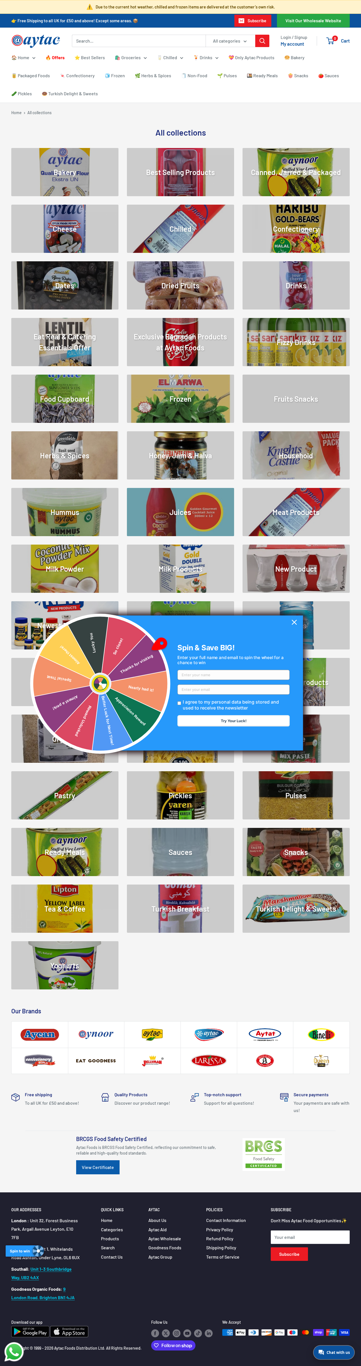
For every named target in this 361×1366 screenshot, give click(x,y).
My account (292, 44)
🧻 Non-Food (194, 75)
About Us (157, 1220)
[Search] (262, 41)
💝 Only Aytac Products (251, 57)
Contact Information (226, 1220)
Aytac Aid (157, 1229)
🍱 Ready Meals (262, 75)
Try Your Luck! (233, 721)
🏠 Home (20, 57)
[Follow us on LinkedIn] (209, 1333)
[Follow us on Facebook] (155, 1333)
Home (16, 112)
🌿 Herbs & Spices (153, 75)
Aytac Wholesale (164, 1238)
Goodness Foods (164, 1247)
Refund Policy (220, 1238)
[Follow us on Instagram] (176, 1333)
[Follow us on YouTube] (187, 1333)
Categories (112, 1229)
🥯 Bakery (294, 57)
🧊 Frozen (115, 75)
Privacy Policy (219, 1229)
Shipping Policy (221, 1247)
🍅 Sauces (328, 75)
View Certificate (98, 1167)
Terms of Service (222, 1256)
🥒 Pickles (21, 93)
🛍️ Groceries (128, 57)
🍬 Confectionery (77, 75)
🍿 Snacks (298, 75)
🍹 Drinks (202, 57)
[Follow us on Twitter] (166, 1333)
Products (110, 1238)
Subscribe (257, 20)
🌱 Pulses (227, 75)
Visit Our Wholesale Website (313, 20)
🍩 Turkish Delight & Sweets (70, 93)
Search (108, 1247)
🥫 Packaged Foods (30, 75)
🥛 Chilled (167, 57)
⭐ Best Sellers (89, 57)
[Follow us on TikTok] (198, 1333)
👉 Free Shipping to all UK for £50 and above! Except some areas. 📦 (74, 20)
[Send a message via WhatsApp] (14, 1352)
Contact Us (112, 1256)
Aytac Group (160, 1256)
